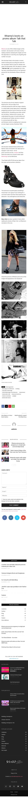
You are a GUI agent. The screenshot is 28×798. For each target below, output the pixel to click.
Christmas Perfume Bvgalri (16, 675)
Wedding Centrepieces (6, 716)
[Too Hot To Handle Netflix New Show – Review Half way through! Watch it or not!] (5, 669)
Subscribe (23, 515)
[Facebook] (2, 406)
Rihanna (3, 49)
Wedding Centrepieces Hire (7, 722)
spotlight (14, 395)
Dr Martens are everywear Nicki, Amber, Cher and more (17, 701)
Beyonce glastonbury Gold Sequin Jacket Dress (17, 709)
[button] (2, 2)
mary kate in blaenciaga (7, 390)
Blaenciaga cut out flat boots (8, 388)
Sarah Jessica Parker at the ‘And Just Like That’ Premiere (12, 632)
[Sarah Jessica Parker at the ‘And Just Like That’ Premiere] (5, 452)
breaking (17, 388)
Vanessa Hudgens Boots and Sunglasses (12, 573)
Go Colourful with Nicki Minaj (9, 580)
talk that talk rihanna (6, 397)
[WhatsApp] (13, 406)
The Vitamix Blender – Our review (9, 637)
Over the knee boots (15, 682)
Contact (16, 792)
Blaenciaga (4, 156)
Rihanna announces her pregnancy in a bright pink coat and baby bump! (18, 444)
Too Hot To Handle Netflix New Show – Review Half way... (17, 668)
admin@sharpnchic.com (17, 776)
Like (4, 515)
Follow (11, 515)
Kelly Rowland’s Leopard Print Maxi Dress (21, 416)
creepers (16, 152)
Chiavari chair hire (5, 719)
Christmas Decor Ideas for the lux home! (10, 647)
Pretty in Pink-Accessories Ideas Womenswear (17, 694)
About (11, 792)
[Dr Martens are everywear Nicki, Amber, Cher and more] (5, 703)
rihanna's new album (6, 395)
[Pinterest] (9, 406)
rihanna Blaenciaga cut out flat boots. (10, 392)
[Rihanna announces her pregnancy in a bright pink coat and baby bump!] (5, 445)
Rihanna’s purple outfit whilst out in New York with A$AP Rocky (18, 459)
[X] (6, 406)
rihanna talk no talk (6, 394)
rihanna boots (22, 392)
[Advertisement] (14, 20)
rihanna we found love (16, 394)
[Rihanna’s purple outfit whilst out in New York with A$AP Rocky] (5, 459)
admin (14, 429)
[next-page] (15, 465)
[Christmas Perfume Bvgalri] (5, 677)
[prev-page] (13, 465)
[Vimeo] (18, 786)
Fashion (3, 595)
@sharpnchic (14, 658)
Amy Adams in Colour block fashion (6, 416)
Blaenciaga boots (9, 386)
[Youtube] (22, 786)
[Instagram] (10, 786)
